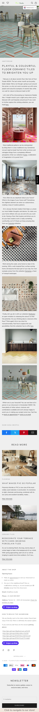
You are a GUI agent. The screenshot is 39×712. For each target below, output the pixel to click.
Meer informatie (7, 499)
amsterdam (7, 61)
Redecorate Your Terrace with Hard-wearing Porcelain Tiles (17, 541)
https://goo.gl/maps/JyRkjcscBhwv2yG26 (15, 634)
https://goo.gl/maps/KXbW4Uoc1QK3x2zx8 (16, 636)
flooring (6, 479)
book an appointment (11, 415)
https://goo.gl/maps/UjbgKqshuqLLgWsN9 (16, 631)
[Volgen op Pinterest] (14, 650)
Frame (25, 155)
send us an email (25, 415)
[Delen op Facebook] (6, 432)
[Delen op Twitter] (15, 432)
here (31, 326)
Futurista (11, 223)
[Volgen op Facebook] (3, 650)
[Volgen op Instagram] (8, 650)
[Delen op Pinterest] (24, 432)
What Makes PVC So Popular (19, 483)
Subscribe (19, 705)
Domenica (28, 271)
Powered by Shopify (28, 660)
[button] (30, 7)
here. (7, 105)
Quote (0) (37, 180)
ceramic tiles (8, 534)
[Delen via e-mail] (32, 432)
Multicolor (32, 314)
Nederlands (18, 656)
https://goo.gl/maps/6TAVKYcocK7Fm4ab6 (16, 638)
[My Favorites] (7, 2)
